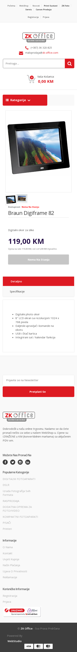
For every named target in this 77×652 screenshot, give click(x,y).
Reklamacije (10, 577)
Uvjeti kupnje (11, 559)
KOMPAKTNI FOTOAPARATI (20, 516)
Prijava (46, 17)
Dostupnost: (14, 207)
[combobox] (26, 63)
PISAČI (7, 522)
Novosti (36, 5)
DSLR (6, 485)
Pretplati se (38, 391)
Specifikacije (17, 291)
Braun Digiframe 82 (31, 212)
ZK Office (27, 628)
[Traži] (69, 63)
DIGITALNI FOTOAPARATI (19, 479)
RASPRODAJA (11, 501)
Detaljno (16, 281)
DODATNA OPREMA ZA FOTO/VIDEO (17, 508)
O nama (8, 547)
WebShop (23, 5)
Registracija (33, 17)
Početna (11, 5)
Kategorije (18, 100)
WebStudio (15, 641)
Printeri (7, 529)
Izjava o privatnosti (15, 571)
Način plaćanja (11, 565)
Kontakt (7, 553)
